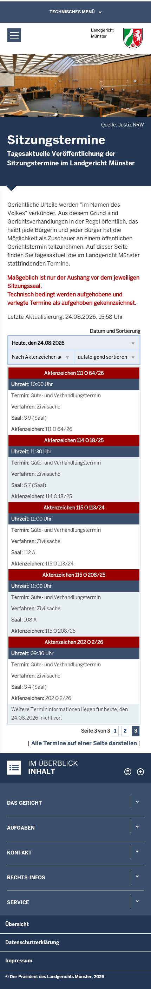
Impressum (18, 960)
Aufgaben (21, 828)
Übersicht (17, 924)
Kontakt (19, 853)
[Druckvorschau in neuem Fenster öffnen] (126, 772)
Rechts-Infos (26, 877)
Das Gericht (24, 803)
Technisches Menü (72, 12)
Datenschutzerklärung (32, 942)
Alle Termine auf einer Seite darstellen (84, 743)
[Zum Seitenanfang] (138, 772)
